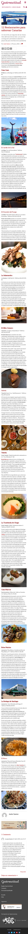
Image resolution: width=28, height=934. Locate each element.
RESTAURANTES (6, 7)
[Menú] (25, 2)
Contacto (3, 888)
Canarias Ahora (19, 63)
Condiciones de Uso (17, 929)
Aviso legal (9, 929)
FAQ (2, 897)
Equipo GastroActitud (7, 886)
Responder (23, 871)
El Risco (4, 758)
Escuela (3, 895)
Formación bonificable (6, 890)
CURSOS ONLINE (16, 7)
